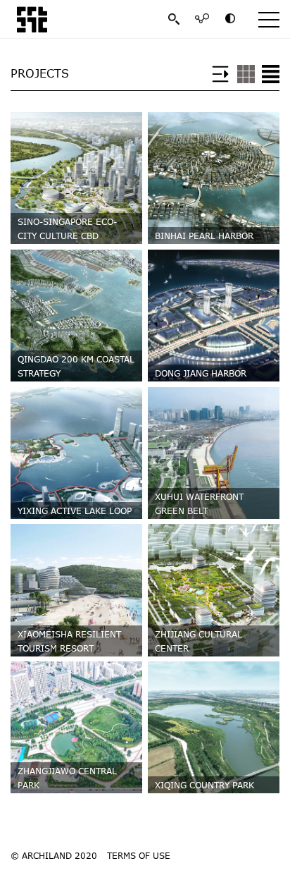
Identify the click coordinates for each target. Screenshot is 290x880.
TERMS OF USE (138, 855)
